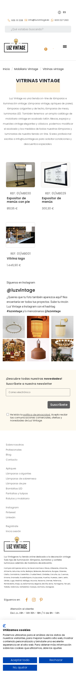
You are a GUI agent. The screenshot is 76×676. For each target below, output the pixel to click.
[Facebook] (27, 600)
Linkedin (10, 517)
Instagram (12, 507)
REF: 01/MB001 (21, 254)
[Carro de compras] (44, 46)
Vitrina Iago (16, 258)
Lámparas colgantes (18, 473)
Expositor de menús (51, 200)
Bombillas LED (14, 488)
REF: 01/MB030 (20, 193)
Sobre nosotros (15, 444)
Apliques (11, 468)
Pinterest (11, 512)
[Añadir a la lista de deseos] (29, 168)
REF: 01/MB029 (55, 193)
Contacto (11, 459)
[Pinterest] (41, 600)
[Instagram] (34, 600)
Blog (8, 454)
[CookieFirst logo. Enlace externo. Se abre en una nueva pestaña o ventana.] (4, 626)
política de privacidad (36, 414)
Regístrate (12, 526)
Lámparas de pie (16, 483)
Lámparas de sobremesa (21, 478)
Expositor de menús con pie (18, 200)
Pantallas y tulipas (17, 493)
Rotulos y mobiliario (17, 498)
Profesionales (14, 449)
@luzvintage (21, 290)
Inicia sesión (13, 531)
